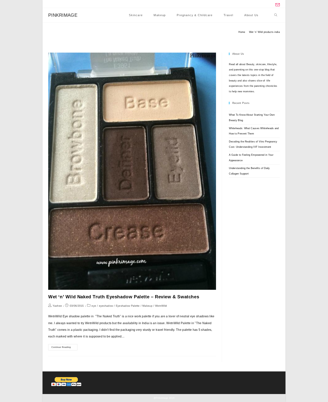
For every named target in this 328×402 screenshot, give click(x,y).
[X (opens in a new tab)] (252, 5)
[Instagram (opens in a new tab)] (271, 5)
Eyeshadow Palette (128, 305)
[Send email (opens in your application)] (277, 5)
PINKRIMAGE (62, 15)
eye (93, 305)
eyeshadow (106, 305)
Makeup (147, 305)
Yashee (57, 305)
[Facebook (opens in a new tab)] (258, 5)
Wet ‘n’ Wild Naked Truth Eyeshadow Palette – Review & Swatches (123, 296)
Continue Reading (64, 348)
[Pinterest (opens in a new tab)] (264, 5)
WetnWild (161, 305)
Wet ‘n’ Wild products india (264, 32)
